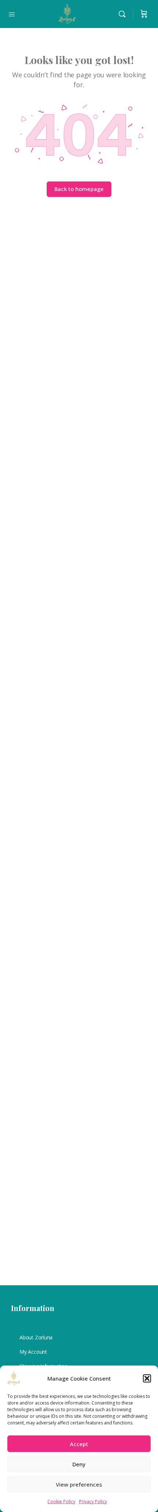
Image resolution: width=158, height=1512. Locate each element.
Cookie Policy (61, 1501)
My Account (33, 1351)
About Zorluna (36, 1337)
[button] (147, 1378)
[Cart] (144, 14)
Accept (79, 1444)
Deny (79, 1464)
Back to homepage (79, 188)
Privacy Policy (93, 1501)
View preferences (79, 1484)
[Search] (124, 14)
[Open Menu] (11, 13)
